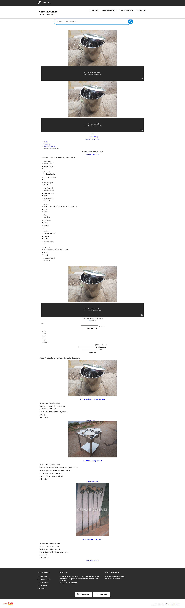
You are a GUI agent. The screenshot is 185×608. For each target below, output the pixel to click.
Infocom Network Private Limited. (172, 604)
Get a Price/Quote (92, 154)
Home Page (94, 10)
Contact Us (141, 10)
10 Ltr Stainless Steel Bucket (92, 399)
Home (46, 142)
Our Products (126, 10)
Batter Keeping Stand (92, 461)
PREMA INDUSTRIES (48, 12)
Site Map (42, 588)
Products (47, 144)
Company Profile (109, 10)
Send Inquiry (93, 137)
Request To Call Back (92, 139)
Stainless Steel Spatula (92, 539)
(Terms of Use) (176, 603)
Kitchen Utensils (49, 146)
